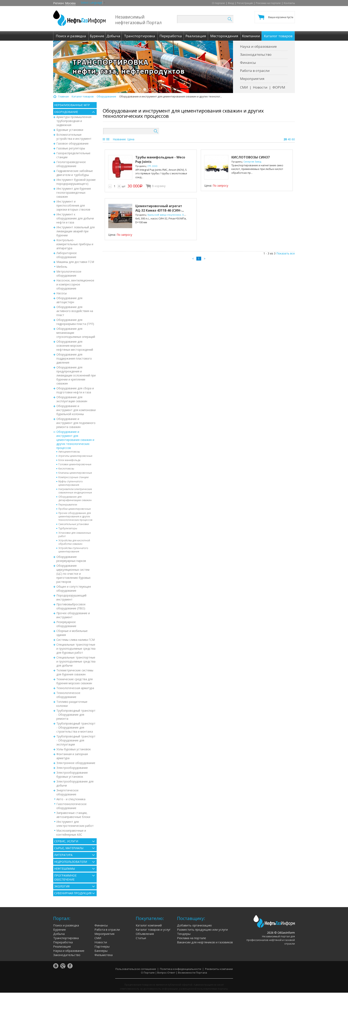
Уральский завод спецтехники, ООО (167, 214)
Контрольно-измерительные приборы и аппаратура (74, 244)
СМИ (244, 87)
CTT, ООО (152, 166)
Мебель (61, 267)
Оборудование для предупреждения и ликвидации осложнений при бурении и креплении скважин (76, 375)
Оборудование (66, 112)
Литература (63, 855)
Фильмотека (103, 955)
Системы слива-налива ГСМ (75, 640)
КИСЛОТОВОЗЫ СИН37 (250, 157)
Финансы (248, 62)
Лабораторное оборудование (66, 255)
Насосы (61, 293)
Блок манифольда (69, 460)
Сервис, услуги (66, 841)
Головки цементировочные (74, 464)
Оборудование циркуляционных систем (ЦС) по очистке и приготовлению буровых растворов (73, 574)
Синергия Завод (252, 161)
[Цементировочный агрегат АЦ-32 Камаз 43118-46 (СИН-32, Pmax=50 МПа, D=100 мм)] (120, 216)
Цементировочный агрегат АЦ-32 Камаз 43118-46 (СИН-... (159, 208)
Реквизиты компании (219, 969)
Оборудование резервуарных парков (71, 559)
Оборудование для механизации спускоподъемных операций (75, 333)
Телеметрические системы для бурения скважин (74, 672)
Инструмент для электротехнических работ (75, 824)
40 (289, 139)
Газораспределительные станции (73, 155)
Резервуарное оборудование (66, 624)
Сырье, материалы (68, 848)
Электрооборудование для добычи (74, 783)
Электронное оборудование (75, 763)
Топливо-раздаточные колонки (71, 704)
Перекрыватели (67, 504)
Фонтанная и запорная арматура (72, 756)
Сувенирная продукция (72, 893)
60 (293, 139)
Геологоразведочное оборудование (71, 164)
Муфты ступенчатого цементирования (70, 483)
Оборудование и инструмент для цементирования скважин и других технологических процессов (75, 440)
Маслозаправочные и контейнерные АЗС (71, 832)
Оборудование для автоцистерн (69, 300)
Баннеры (101, 951)
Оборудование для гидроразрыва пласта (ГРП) (75, 322)
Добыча (59, 934)
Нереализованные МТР (72, 105)
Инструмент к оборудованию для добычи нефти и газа (75, 218)
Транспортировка (66, 938)
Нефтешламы (64, 868)
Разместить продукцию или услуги (202, 929)
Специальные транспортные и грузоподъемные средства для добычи (75, 661)
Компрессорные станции (73, 477)
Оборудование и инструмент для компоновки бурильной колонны (76, 410)
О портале (218, 3)
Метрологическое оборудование (68, 273)
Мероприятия (252, 78)
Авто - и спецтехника (70, 799)
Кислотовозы (66, 468)
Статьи (141, 938)
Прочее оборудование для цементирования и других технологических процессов (75, 516)
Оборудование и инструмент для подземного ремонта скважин (75, 423)
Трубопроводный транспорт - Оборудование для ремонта (75, 714)
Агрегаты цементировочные (75, 456)
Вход (231, 3)
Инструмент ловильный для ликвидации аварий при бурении (75, 231)
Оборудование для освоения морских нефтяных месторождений (74, 345)
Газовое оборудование (72, 143)
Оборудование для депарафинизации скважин (75, 498)
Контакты (289, 3)
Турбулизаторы (67, 528)
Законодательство (255, 54)
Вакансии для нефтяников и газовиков (205, 942)
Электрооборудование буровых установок (72, 774)
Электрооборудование (72, 768)
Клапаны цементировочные (75, 472)
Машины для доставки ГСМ (75, 262)
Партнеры (102, 946)
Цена (130, 139)
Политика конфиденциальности (180, 969)
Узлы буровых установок (73, 749)
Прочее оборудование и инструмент (73, 615)
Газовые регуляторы (70, 148)
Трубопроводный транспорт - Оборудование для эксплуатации (75, 740)
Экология (61, 886)
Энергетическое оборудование (67, 792)
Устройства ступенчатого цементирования (73, 549)
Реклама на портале (268, 3)
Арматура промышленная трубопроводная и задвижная (73, 121)
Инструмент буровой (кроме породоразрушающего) (76, 182)
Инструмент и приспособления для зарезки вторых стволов (73, 205)
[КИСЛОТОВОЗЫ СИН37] (216, 167)
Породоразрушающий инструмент (71, 597)
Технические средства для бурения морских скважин (74, 681)
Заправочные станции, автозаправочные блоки (73, 815)
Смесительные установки (73, 524)
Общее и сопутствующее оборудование (73, 588)
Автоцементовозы (69, 451)
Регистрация (245, 3)
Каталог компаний (149, 925)
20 (285, 139)
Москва (70, 3)
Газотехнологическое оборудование (71, 806)
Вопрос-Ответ (166, 972)
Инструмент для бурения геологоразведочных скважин (73, 192)
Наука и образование (258, 46)
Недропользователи (70, 862)
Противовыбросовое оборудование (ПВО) (71, 606)
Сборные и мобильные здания (72, 633)
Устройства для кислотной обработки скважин (74, 542)
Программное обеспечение (65, 877)
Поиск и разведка (66, 925)
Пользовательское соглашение (135, 969)
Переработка (63, 942)
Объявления (145, 934)
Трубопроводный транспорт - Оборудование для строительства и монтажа (75, 727)
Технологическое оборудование (68, 695)
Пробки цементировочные (74, 509)
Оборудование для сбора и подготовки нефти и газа (75, 390)
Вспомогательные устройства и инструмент (73, 137)
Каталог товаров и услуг (153, 929)
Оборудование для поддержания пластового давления (74, 358)
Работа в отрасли (255, 70)
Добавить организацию (194, 925)
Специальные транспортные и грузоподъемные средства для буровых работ (75, 648)
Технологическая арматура (75, 688)
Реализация (62, 946)
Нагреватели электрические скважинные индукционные (75, 490)
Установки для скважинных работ (74, 534)
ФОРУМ (278, 87)
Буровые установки (69, 130)
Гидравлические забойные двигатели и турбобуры (74, 173)
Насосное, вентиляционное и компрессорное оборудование (75, 284)
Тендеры (184, 934)
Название (119, 139)
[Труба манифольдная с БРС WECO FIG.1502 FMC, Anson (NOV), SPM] (120, 167)
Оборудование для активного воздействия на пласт (74, 311)
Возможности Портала (192, 972)
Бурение (59, 929)
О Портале (148, 972)
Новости (260, 87)
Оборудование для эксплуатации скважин (71, 399)
